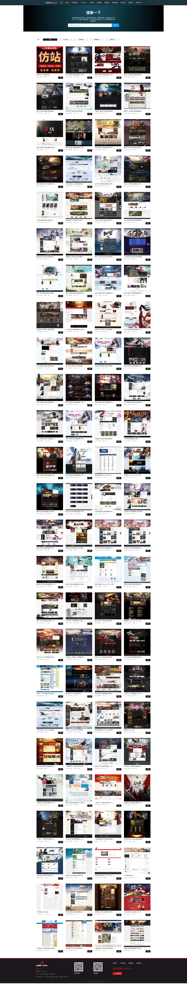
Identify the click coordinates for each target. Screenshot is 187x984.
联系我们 (139, 963)
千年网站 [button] (91, 2)
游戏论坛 (123, 2)
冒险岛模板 (115, 2)
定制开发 (123, 963)
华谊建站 (61, 976)
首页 (61, 2)
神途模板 (106, 2)
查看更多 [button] (130, 2)
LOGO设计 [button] (83, 2)
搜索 (115, 25)
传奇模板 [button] (99, 2)
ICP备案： (98, 981)
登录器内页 (96, 39)
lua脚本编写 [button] (75, 2)
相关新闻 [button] (138, 2)
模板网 (89, 981)
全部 (50, 39)
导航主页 (112, 39)
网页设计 (47, 976)
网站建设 (52, 976)
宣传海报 (81, 39)
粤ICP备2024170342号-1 (105, 981)
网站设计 (57, 976)
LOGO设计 (65, 39)
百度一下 (42, 976)
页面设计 (115, 963)
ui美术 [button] (67, 2)
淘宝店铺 (66, 976)
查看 (61, 77)
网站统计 (58, 974)
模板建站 (131, 963)
